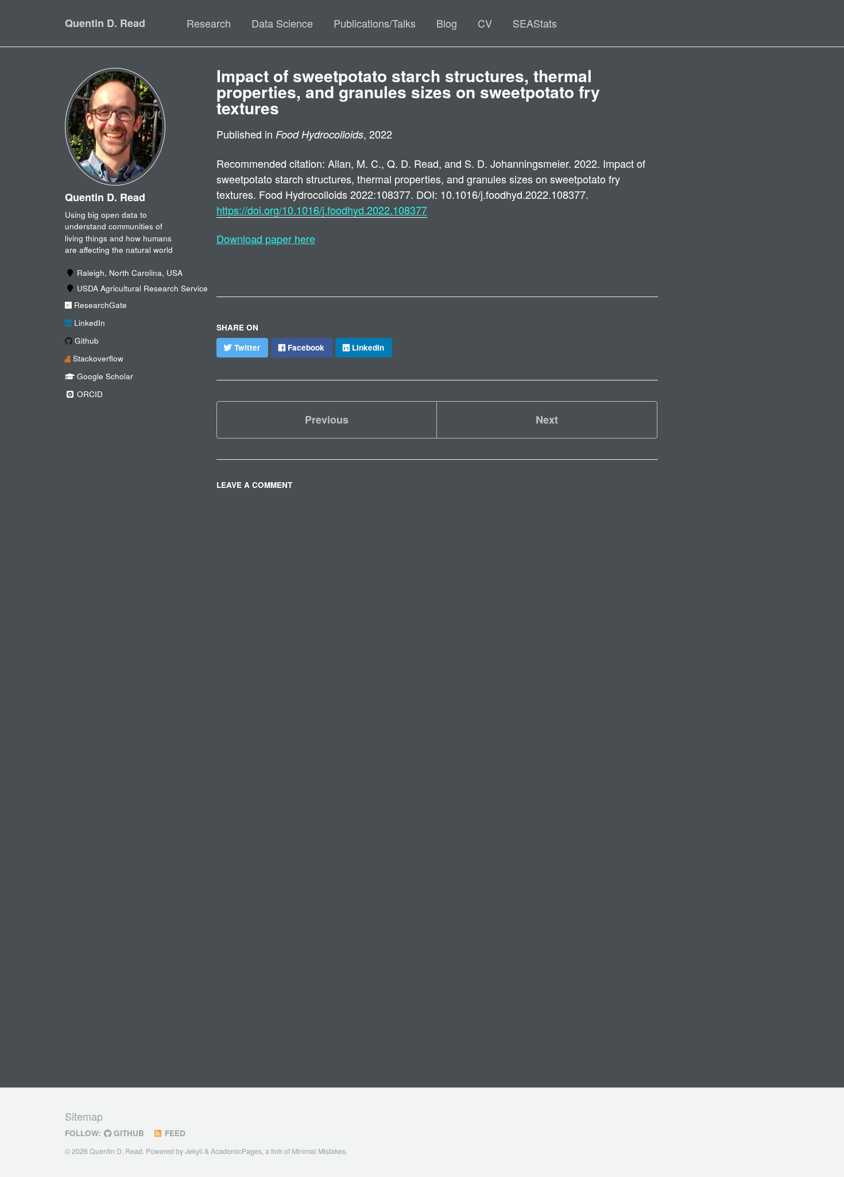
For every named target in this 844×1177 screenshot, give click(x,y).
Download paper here (265, 238)
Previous (327, 419)
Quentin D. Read (105, 23)
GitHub (127, 1133)
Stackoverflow (97, 358)
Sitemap (84, 1116)
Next (547, 419)
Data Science (282, 23)
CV (485, 23)
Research (209, 23)
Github (85, 340)
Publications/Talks (375, 23)
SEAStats (535, 23)
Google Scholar (104, 376)
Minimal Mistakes (319, 1151)
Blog (446, 23)
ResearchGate (99, 304)
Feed (173, 1133)
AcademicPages (236, 1151)
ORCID (89, 394)
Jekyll (194, 1151)
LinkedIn (88, 322)
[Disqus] (437, 639)
